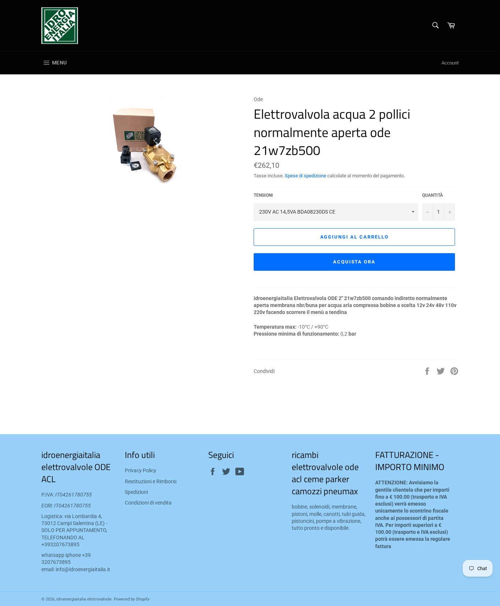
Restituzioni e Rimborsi (150, 481)
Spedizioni (136, 492)
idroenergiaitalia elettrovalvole (84, 599)
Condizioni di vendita (148, 503)
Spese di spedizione (305, 175)
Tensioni (263, 195)
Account (450, 63)
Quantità (432, 195)
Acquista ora (354, 262)
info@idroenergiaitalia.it (83, 569)
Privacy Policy (140, 470)
